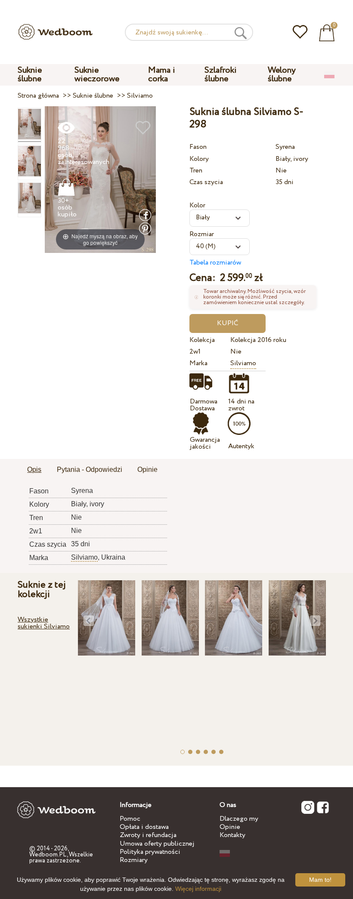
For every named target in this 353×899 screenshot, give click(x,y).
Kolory (199, 159)
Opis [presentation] (34, 469)
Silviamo (243, 363)
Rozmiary (134, 860)
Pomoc (130, 819)
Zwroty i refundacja (148, 835)
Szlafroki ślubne (220, 74)
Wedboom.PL (48, 854)
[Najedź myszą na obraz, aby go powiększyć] (100, 179)
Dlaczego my (239, 819)
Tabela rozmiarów (215, 263)
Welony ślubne (282, 74)
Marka (198, 363)
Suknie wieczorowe (96, 74)
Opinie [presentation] (147, 469)
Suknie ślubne (30, 74)
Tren (195, 170)
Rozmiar (201, 234)
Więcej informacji (198, 888)
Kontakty (232, 835)
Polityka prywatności (150, 852)
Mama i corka (161, 74)
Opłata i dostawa (144, 827)
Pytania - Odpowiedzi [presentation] (89, 469)
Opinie (230, 827)
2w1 (195, 352)
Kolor (197, 205)
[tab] (34, 470)
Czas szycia (206, 182)
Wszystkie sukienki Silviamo (44, 623)
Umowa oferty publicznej (157, 844)
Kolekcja (202, 340)
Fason (198, 147)
